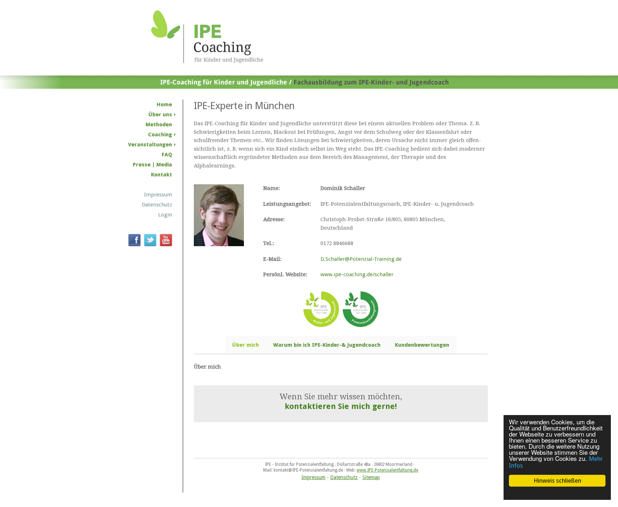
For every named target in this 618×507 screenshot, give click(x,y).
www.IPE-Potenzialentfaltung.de (387, 470)
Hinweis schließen (557, 480)
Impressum (313, 477)
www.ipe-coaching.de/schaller (356, 274)
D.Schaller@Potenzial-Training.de (361, 259)
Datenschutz (344, 477)
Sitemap (371, 477)
